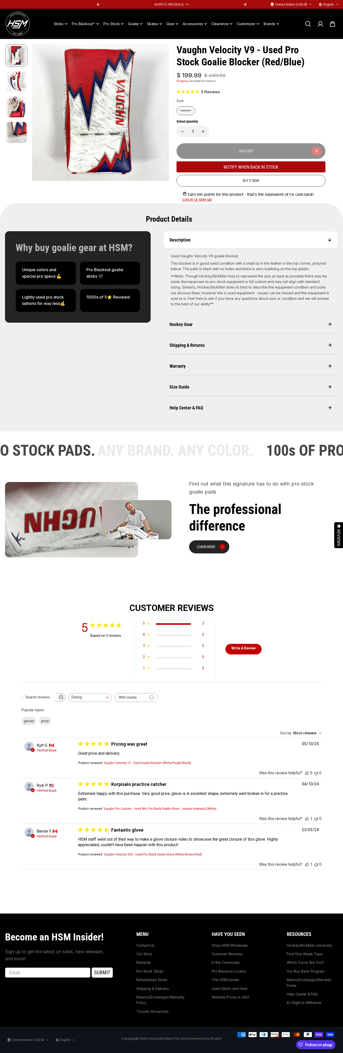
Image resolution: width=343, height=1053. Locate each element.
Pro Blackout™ (83, 24)
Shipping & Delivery (152, 988)
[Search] (307, 23)
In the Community (226, 962)
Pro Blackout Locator (229, 971)
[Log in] (320, 23)
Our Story (144, 954)
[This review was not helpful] (316, 773)
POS (177, 1038)
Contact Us (145, 945)
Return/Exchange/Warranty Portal (309, 982)
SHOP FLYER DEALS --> (171, 4)
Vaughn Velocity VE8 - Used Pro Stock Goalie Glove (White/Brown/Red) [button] (153, 854)
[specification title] (46, 273)
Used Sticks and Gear (230, 988)
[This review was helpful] (307, 773)
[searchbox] (39, 697)
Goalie (133, 24)
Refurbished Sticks (151, 980)
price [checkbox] (45, 721)
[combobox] (90, 697)
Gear (170, 24)
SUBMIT (102, 973)
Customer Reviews (227, 954)
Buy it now (251, 181)
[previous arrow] (42, 113)
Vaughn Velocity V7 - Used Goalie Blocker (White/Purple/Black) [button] (147, 763)
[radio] (186, 110)
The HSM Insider (225, 980)
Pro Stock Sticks (149, 971)
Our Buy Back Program (305, 971)
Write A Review (244, 648)
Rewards (143, 962)
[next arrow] (159, 113)
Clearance (219, 24)
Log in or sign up (197, 199)
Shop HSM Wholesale (230, 945)
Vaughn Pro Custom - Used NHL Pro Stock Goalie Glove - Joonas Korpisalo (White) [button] (160, 808)
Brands (269, 24)
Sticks (59, 24)
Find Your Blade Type (305, 954)
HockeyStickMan (160, 1038)
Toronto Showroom (152, 1011)
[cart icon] (332, 23)
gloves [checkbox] (29, 721)
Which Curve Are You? (305, 962)
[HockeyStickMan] (17, 23)
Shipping (182, 80)
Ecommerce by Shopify (204, 1038)
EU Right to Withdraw (304, 1002)
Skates (152, 24)
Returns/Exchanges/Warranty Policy (160, 1000)
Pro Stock (111, 24)
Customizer (246, 24)
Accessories (193, 24)
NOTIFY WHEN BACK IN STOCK (251, 167)
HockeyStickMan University (309, 945)
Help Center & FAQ (302, 994)
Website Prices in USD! (230, 997)
